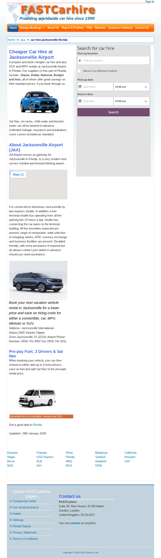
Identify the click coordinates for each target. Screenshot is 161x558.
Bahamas (101, 452)
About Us (53, 27)
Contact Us (142, 27)
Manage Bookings (31, 27)
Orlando (42, 452)
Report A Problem (73, 27)
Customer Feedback (120, 27)
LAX (127, 461)
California (130, 452)
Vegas (11, 457)
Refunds (100, 27)
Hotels (17, 513)
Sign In (149, 1)
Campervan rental (24, 501)
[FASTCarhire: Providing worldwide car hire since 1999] (51, 13)
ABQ (69, 461)
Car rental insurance (26, 507)
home (11, 39)
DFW (98, 465)
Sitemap (18, 520)
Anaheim (101, 461)
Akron (11, 461)
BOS (69, 465)
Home (13, 27)
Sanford (100, 457)
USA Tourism (45, 457)
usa (22, 39)
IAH (39, 465)
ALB (39, 461)
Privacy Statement (25, 532)
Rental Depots (22, 526)
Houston (12, 452)
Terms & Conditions (25, 538)
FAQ (89, 27)
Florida (37, 424)
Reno (69, 452)
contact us (77, 523)
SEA (10, 465)
